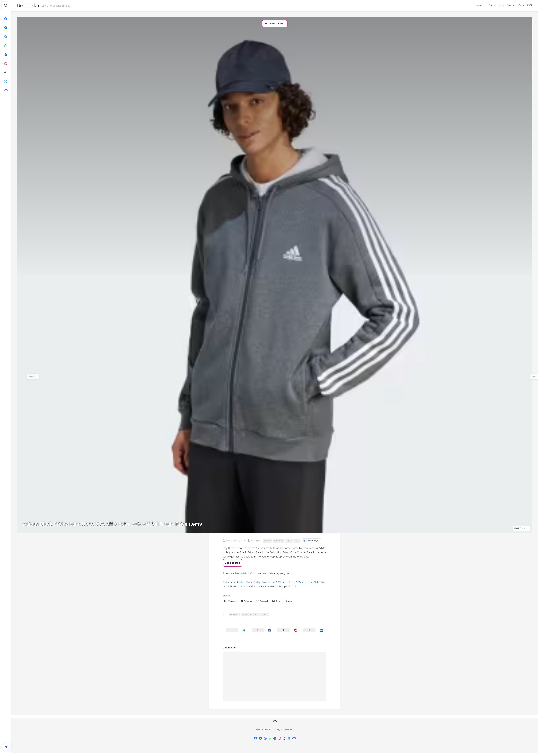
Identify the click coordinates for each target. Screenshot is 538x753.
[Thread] (5, 73)
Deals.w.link (240, 573)
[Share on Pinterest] (288, 630)
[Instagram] (5, 64)
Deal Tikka (28, 6)
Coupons (511, 5)
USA (490, 5)
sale (266, 615)
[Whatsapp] (5, 46)
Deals (289, 540)
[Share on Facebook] (262, 630)
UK (499, 5)
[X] (5, 81)
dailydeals (234, 615)
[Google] (5, 37)
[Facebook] (5, 19)
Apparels (278, 540)
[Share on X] (236, 630)
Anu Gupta (256, 540)
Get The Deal (233, 562)
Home (479, 5)
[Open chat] (6, 747)
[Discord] (5, 90)
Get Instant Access (275, 23)
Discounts (246, 615)
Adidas (267, 540)
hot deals (257, 615)
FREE (529, 5)
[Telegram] (5, 28)
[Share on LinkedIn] (313, 630)
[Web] (5, 55)
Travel (521, 5)
